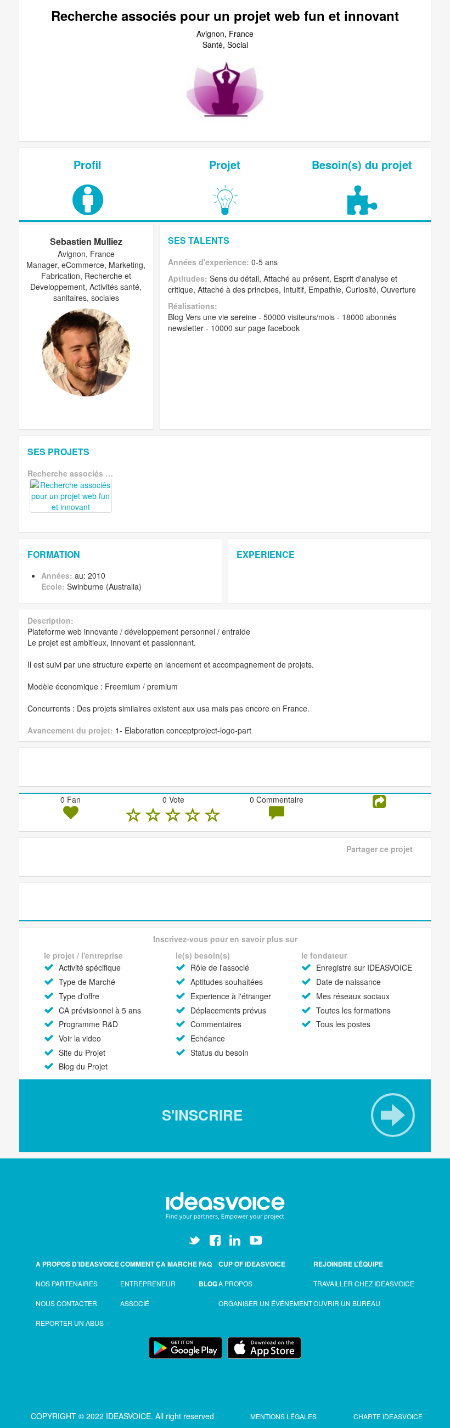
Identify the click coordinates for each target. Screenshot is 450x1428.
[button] (225, 1115)
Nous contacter (66, 1303)
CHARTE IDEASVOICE (388, 1416)
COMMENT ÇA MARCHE (158, 1264)
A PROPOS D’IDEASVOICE (77, 1264)
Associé (134, 1303)
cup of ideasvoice (251, 1264)
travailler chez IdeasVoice (363, 1283)
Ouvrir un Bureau (346, 1303)
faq (205, 1264)
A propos (235, 1283)
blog (208, 1284)
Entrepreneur (148, 1283)
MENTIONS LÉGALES (284, 1416)
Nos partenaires (67, 1283)
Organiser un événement (265, 1303)
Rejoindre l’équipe (348, 1264)
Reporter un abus (70, 1323)
